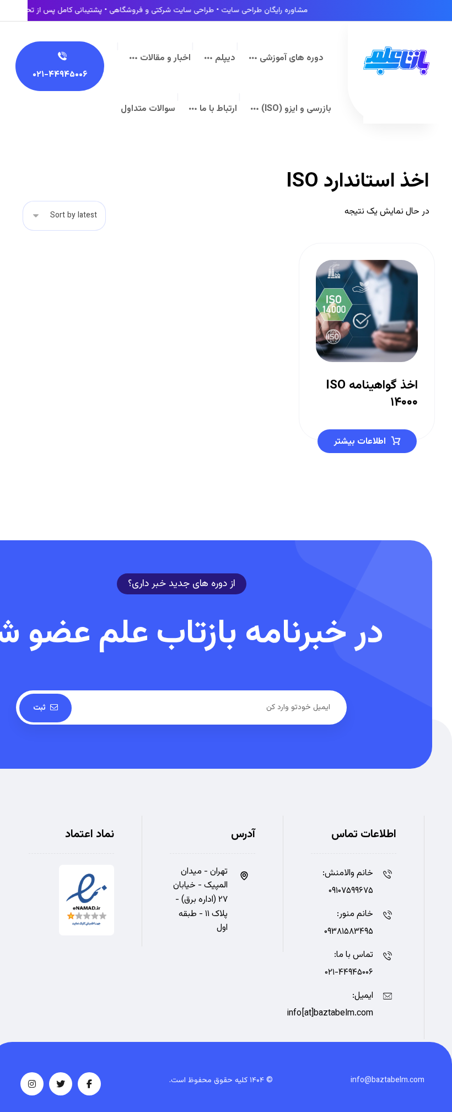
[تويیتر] (60, 1083)
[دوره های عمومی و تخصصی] (396, 60)
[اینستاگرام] (32, 1083)
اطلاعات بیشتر (360, 442)
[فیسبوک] (89, 1083)
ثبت (39, 708)
